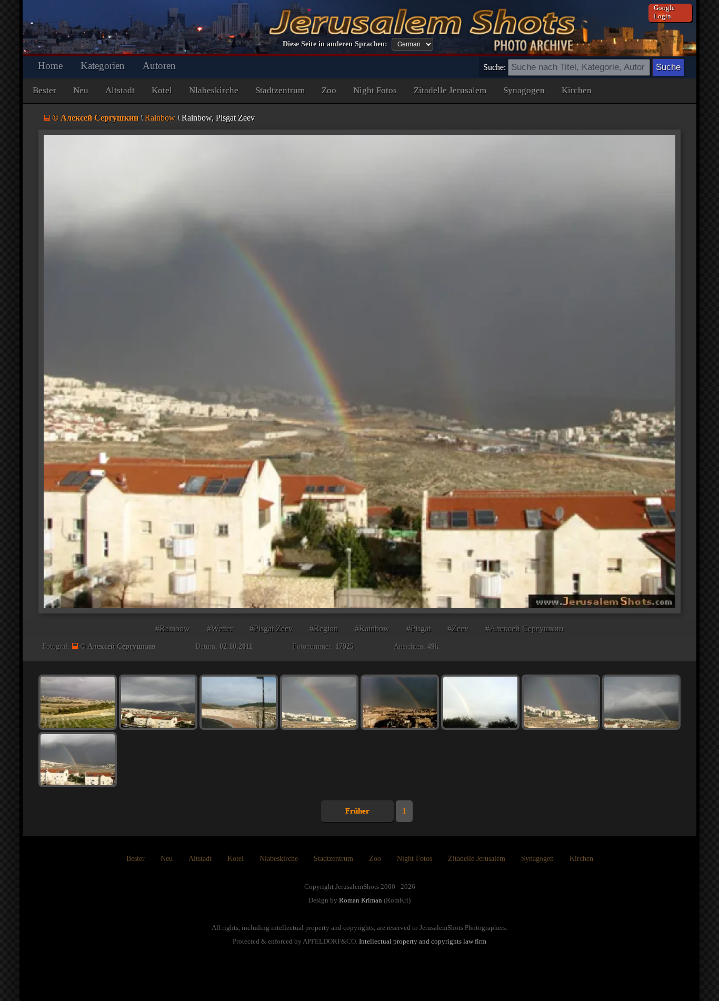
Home (50, 65)
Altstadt (120, 90)
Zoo (329, 90)
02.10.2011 (236, 646)
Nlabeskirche (213, 90)
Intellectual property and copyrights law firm (422, 941)
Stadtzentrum (280, 90)
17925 (344, 646)
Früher (357, 811)
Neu (80, 90)
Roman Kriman (360, 900)
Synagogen (524, 90)
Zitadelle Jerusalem (450, 90)
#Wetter (220, 628)
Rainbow (160, 117)
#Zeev (457, 628)
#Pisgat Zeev (271, 628)
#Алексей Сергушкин (524, 628)
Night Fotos (375, 90)
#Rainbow (172, 628)
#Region (323, 628)
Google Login (664, 12)
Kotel (162, 90)
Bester (44, 90)
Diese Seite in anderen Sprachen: (335, 44)
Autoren (159, 65)
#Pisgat (418, 628)
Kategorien (103, 65)
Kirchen (577, 90)
